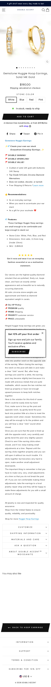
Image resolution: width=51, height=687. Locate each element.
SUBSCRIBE (19, 351)
